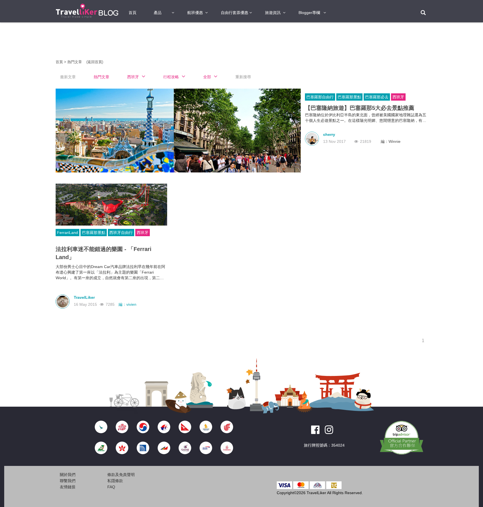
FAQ (111, 487)
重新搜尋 (243, 77)
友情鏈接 (67, 487)
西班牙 (398, 97)
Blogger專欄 (309, 12)
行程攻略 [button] (171, 77)
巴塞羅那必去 (377, 97)
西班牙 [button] (133, 77)
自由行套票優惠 (234, 12)
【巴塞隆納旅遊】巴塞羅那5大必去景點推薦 (359, 108)
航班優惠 (195, 12)
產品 (158, 12)
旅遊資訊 (273, 12)
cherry (329, 134)
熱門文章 (75, 62)
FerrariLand (67, 232)
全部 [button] (207, 77)
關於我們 (67, 474)
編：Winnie (391, 141)
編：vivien (127, 304)
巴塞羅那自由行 (320, 97)
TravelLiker (84, 297)
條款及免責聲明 (121, 474)
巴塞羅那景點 (349, 97)
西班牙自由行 (121, 232)
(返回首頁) (94, 62)
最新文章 (68, 77)
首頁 (132, 12)
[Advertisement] (23, 112)
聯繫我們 (67, 480)
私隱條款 (115, 480)
